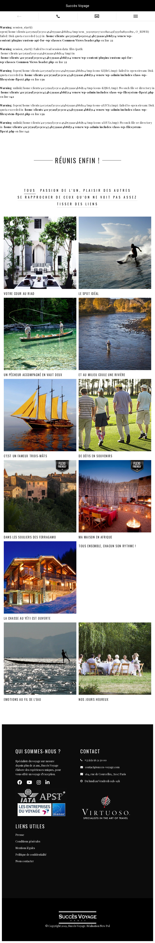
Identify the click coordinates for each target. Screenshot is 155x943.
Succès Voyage (77, 6)
